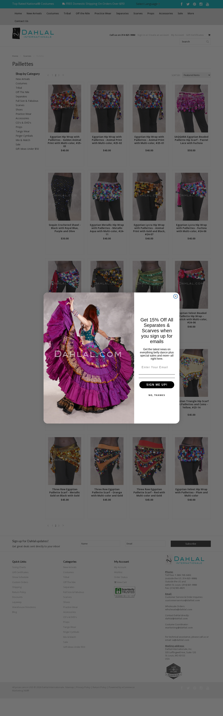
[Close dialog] (176, 296)
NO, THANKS (157, 395)
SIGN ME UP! (156, 384)
